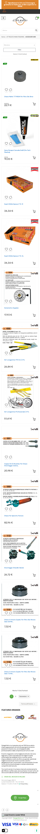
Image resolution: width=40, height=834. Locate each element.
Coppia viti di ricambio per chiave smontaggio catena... (15, 465)
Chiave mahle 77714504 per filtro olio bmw (18, 97)
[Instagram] (7, 810)
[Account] (4, 11)
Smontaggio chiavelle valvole (14, 568)
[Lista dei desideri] (6, 90)
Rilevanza (20, 45)
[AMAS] (33, 717)
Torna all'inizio (28, 704)
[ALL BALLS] (21, 717)
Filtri (19, 50)
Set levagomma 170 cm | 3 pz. (14, 360)
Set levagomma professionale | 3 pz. (16, 412)
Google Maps (22, 798)
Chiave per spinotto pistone (13, 516)
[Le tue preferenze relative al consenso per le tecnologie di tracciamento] (36, 830)
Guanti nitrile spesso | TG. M (13, 204)
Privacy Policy (24, 784)
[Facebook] (3, 810)
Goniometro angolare (11, 308)
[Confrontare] (11, 90)
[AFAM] (8, 717)
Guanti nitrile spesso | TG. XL (14, 256)
